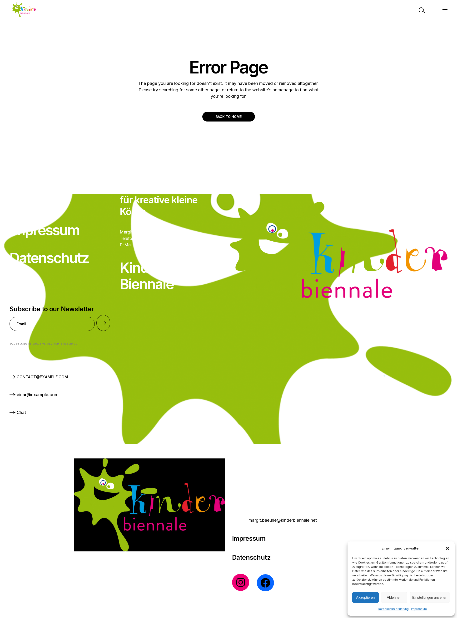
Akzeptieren (365, 597)
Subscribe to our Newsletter (52, 309)
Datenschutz (251, 557)
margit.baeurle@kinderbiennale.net (282, 520)
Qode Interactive (33, 343)
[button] (447, 548)
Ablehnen (394, 597)
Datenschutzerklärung (393, 609)
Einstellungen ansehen (429, 597)
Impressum (419, 609)
